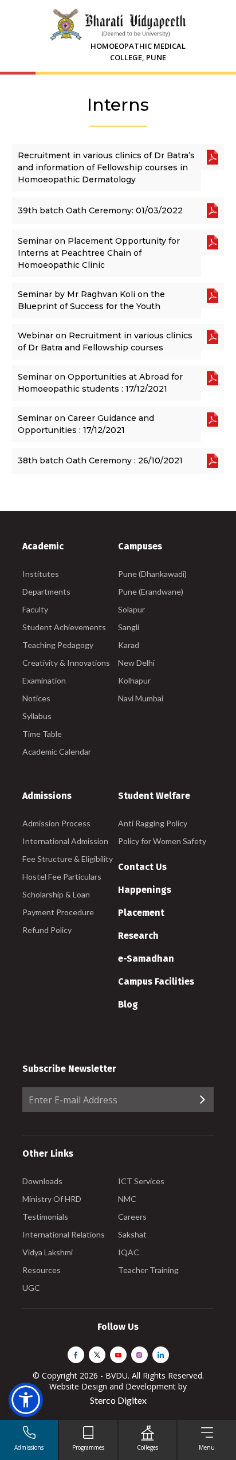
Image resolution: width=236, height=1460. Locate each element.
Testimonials (45, 1216)
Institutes (40, 574)
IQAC (128, 1252)
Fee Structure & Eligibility (67, 859)
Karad (128, 645)
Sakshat (132, 1234)
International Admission (65, 841)
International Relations (63, 1234)
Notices (36, 698)
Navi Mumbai (140, 698)
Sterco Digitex (118, 1400)
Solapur (131, 609)
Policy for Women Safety (162, 841)
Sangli (128, 627)
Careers (132, 1216)
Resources (41, 1270)
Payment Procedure (58, 912)
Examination (44, 680)
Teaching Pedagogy (57, 645)
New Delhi (136, 662)
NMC (127, 1199)
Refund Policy (47, 930)
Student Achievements (64, 627)
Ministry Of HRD (51, 1199)
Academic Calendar (56, 751)
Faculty (35, 609)
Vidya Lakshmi (47, 1252)
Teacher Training (148, 1270)
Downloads (42, 1181)
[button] (25, 1399)
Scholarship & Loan (56, 894)
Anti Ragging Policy (152, 823)
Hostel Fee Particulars (61, 876)
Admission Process (56, 823)
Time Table (42, 734)
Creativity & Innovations (66, 662)
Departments (46, 591)
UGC (31, 1288)
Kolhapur (134, 680)
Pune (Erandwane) (150, 591)
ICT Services (141, 1181)
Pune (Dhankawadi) (152, 574)
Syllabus (37, 716)
